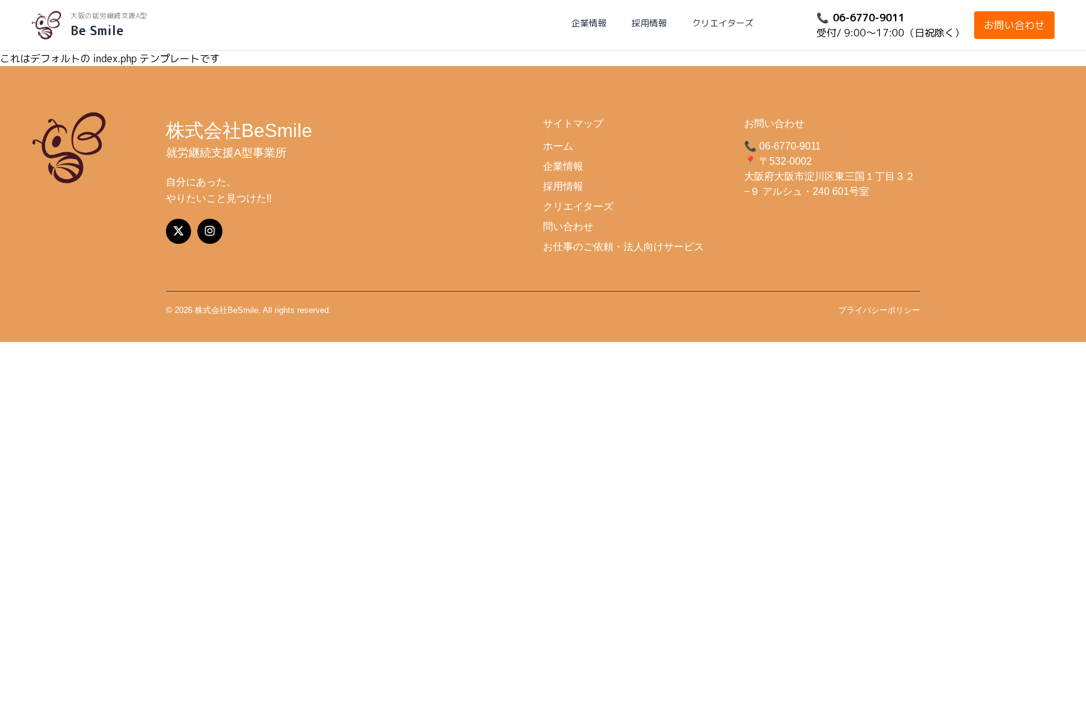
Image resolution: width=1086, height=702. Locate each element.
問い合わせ (568, 226)
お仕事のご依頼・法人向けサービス (623, 246)
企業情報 (588, 23)
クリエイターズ (723, 23)
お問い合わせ (1014, 25)
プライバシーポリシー (879, 310)
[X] (178, 231)
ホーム (558, 146)
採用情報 (649, 23)
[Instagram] (209, 231)
